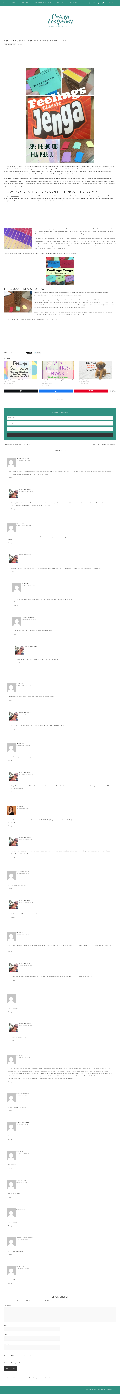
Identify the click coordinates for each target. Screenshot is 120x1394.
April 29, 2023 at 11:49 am (22, 1268)
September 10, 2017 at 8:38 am (29, 585)
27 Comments (60, 399)
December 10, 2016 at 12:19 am (26, 491)
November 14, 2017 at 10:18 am (29, 619)
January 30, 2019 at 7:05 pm (26, 1025)
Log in (62, 1389)
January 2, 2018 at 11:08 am (22, 808)
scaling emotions (53, 166)
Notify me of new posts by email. (14, 1363)
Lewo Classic (45, 201)
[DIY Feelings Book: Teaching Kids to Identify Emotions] (59, 370)
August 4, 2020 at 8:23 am (22, 1153)
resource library (39, 241)
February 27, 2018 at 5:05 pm (23, 873)
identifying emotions (37, 166)
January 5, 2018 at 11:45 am (25, 839)
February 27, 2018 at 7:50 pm (26, 902)
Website (6, 1344)
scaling (61, 307)
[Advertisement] (60, 59)
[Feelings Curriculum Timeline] (22, 370)
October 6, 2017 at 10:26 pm (23, 745)
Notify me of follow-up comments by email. (17, 1356)
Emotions (13, 44)
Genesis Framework (47, 1389)
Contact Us (8, 1391)
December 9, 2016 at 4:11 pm (23, 460)
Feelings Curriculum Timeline (14, 380)
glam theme (100, 1389)
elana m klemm (27, 617)
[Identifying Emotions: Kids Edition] (97, 370)
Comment (7, 1305)
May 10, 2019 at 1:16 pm (21, 1095)
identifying (52, 307)
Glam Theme (35, 1389)
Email (6, 1334)
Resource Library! (78, 314)
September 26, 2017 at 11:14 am (23, 685)
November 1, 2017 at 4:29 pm (26, 774)
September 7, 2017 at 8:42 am (23, 525)
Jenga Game (15, 196)
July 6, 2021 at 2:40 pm (21, 1182)
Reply (10, 477)
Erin (17, 995)
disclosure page (56, 174)
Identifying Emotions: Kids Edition (91, 380)
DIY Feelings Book (84, 851)
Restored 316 (108, 1389)
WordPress (57, 1389)
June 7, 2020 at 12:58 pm (22, 1124)
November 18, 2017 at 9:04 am (32, 648)
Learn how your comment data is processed (43, 1377)
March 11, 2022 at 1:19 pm (22, 1239)
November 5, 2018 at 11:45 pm (23, 996)
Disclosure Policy (21, 1391)
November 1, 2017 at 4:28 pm (26, 714)
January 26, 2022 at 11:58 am (23, 1211)
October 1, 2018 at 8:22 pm (22, 934)
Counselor (8, 44)
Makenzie (19, 1180)
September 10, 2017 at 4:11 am (26, 556)
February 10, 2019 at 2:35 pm (23, 1057)
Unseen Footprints (60, 20)
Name (6, 1325)
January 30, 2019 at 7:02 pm (26, 965)
